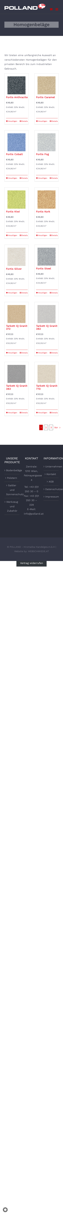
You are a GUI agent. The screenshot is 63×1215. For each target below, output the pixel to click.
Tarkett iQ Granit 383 (16, 387)
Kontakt (51, 474)
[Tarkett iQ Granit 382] (46, 312)
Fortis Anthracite (17, 97)
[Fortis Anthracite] (16, 83)
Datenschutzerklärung (51, 489)
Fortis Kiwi (13, 211)
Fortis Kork (43, 211)
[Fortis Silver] (16, 255)
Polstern (12, 477)
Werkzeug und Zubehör (12, 506)
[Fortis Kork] (46, 198)
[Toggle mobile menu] (57, 9)
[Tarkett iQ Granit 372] (16, 312)
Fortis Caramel (45, 97)
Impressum (51, 496)
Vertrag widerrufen (31, 563)
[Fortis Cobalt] (16, 140)
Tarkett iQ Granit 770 (46, 387)
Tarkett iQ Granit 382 (46, 327)
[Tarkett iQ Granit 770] (46, 372)
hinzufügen (12, 121)
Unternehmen (51, 466)
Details (25, 121)
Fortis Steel (43, 268)
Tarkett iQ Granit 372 (16, 327)
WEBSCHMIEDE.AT (38, 551)
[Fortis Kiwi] (16, 198)
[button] (5, 1209)
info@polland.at (34, 513)
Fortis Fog (42, 154)
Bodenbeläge (12, 470)
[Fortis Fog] (46, 140)
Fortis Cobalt (14, 154)
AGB (51, 481)
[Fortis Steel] (46, 255)
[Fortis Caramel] (46, 83)
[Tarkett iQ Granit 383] (16, 372)
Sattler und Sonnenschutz (12, 490)
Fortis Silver (14, 268)
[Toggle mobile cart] (51, 9)
